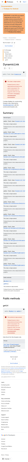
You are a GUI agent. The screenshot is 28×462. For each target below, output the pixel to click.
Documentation (6, 6)
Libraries (3, 392)
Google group (4, 422)
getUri (5, 284)
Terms (2, 455)
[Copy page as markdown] (9, 68)
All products (4, 448)
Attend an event (5, 410)
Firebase (5, 37)
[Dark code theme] (24, 72)
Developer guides (5, 385)
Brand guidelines (5, 427)
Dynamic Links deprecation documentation (13, 95)
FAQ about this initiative (14, 31)
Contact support (5, 417)
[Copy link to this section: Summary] (14, 113)
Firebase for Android (11, 9)
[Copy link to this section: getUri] (9, 306)
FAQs (2, 429)
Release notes (4, 424)
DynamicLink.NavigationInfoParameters (15, 228)
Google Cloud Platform (6, 446)
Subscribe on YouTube (6, 408)
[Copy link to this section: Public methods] (21, 299)
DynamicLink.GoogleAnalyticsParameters (15, 157)
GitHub (3, 394)
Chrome (3, 441)
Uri (10, 281)
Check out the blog (5, 401)
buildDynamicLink (8, 105)
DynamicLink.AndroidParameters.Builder (15, 133)
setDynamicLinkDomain (10, 351)
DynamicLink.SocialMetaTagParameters (15, 253)
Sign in (24, 1)
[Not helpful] (14, 43)
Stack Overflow (5, 419)
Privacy (7, 455)
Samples (3, 389)
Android (3, 439)
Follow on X (3, 406)
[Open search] (17, 2)
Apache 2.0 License (5, 371)
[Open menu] (2, 2)
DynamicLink (17, 74)
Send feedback (9, 46)
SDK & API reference (6, 387)
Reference (18, 39)
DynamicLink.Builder (21, 144)
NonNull (6, 281)
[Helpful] (12, 43)
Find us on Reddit (5, 403)
